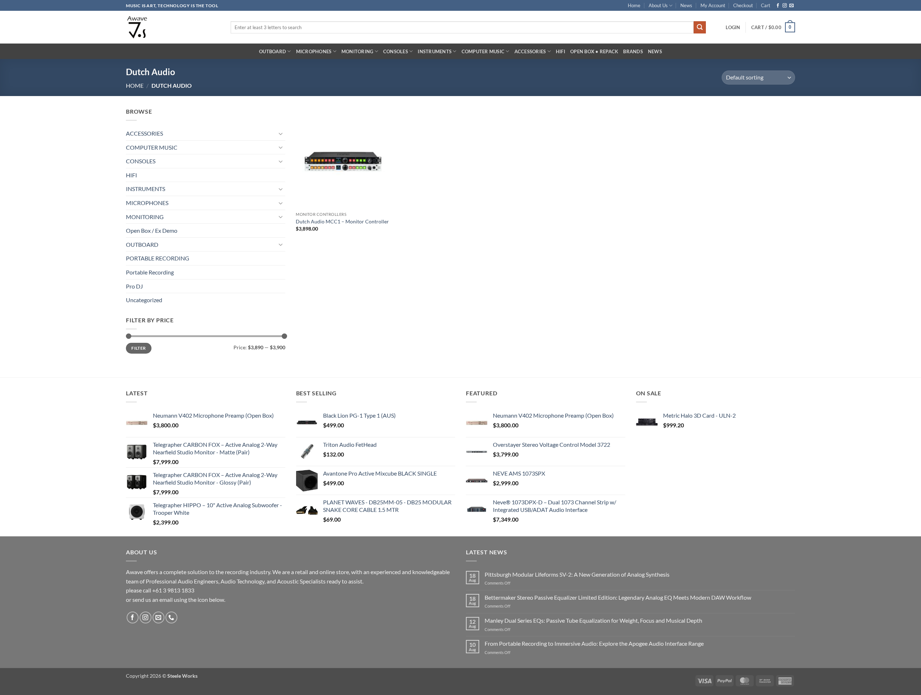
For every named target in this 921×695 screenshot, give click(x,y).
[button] (733, 27)
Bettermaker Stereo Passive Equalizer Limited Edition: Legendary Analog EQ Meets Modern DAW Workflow (618, 597)
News (686, 5)
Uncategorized (144, 299)
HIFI (560, 51)
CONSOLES (395, 51)
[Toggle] (281, 133)
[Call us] (171, 617)
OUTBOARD (272, 51)
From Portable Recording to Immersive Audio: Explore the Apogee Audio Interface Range (594, 643)
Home (634, 5)
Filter (138, 348)
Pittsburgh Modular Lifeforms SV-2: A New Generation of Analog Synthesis (577, 574)
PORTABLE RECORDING (157, 258)
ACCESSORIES (530, 51)
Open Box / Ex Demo (151, 230)
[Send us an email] (791, 5)
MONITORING (357, 51)
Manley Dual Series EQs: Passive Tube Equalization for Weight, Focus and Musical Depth (593, 620)
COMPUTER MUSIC (483, 51)
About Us (658, 5)
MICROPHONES (314, 51)
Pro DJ (134, 286)
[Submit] (700, 27)
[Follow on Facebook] (778, 5)
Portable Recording (150, 272)
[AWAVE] (173, 27)
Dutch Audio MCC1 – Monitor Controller (342, 221)
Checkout (743, 5)
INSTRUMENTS (435, 51)
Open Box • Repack (594, 51)
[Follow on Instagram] (784, 5)
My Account (712, 5)
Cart (765, 5)
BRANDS (633, 51)
